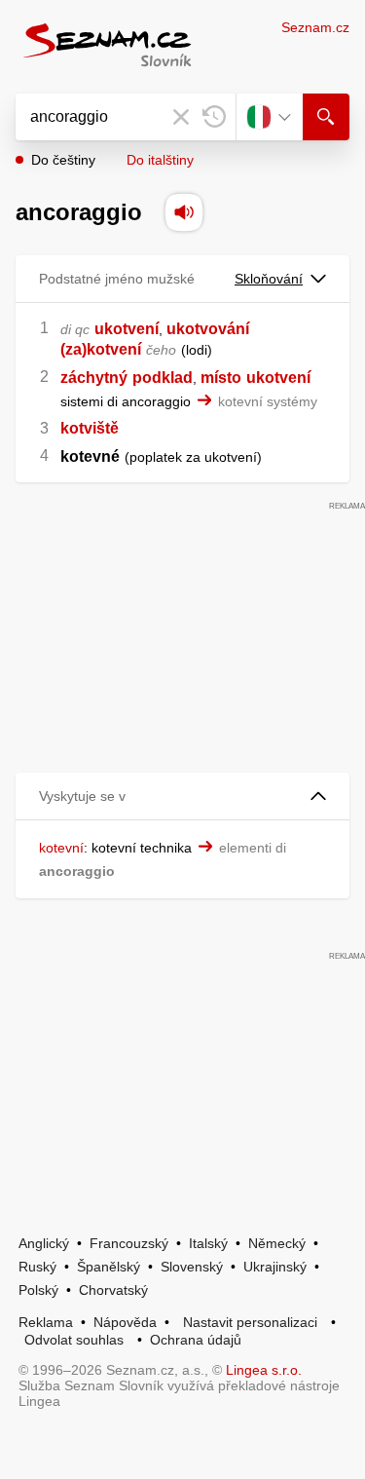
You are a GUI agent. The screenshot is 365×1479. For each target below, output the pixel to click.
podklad (162, 377)
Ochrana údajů (195, 1339)
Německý (277, 1243)
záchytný (94, 377)
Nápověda (125, 1322)
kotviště (89, 428)
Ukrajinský (275, 1266)
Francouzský (129, 1243)
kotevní (61, 847)
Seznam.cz (315, 27)
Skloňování (269, 278)
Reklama (45, 1322)
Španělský (108, 1266)
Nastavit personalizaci (250, 1322)
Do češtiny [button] (63, 160)
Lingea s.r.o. (264, 1370)
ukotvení (126, 329)
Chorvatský (113, 1290)
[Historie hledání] (214, 117)
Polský (38, 1290)
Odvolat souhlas (74, 1339)
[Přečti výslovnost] (183, 212)
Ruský (37, 1266)
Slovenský (192, 1266)
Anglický (43, 1243)
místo (221, 377)
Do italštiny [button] (160, 160)
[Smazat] (181, 117)
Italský (208, 1243)
